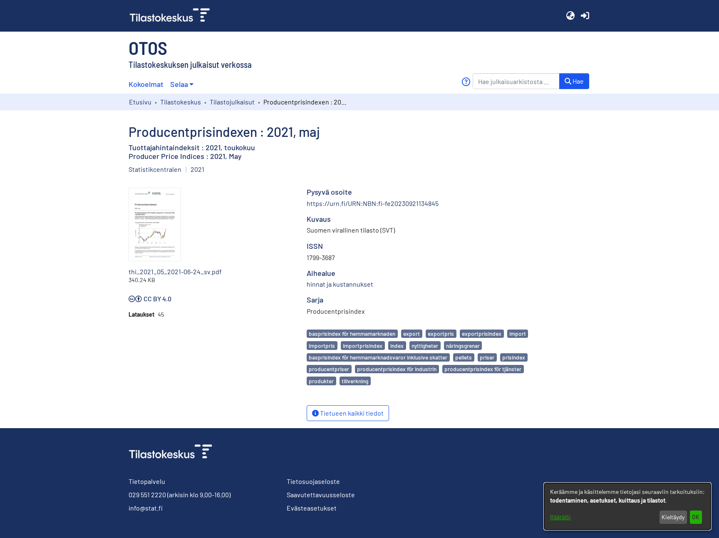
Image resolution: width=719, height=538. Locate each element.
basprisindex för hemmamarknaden (352, 333)
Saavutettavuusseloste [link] (321, 494)
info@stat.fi (146, 508)
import (517, 333)
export (411, 333)
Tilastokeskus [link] (180, 102)
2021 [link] (197, 169)
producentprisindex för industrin (396, 368)
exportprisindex (481, 333)
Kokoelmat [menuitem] (146, 84)
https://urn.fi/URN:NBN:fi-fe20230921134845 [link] (373, 203)
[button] (570, 16)
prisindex (513, 357)
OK (695, 517)
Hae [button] (577, 81)
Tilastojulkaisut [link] (232, 102)
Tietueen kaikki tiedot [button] (351, 413)
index (397, 345)
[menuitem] (181, 84)
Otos (148, 47)
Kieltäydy (673, 517)
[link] (173, 16)
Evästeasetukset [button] (312, 508)
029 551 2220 (147, 494)
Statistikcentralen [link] (155, 169)
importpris (322, 345)
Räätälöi (560, 517)
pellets (463, 357)
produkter (321, 380)
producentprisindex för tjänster (482, 368)
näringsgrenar (463, 345)
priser (487, 357)
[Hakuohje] (466, 82)
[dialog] (627, 506)
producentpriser (329, 368)
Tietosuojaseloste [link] (313, 481)
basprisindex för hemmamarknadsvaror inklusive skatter (378, 357)
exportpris (441, 333)
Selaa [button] (179, 84)
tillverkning (355, 380)
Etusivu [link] (140, 102)
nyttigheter (425, 345)
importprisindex (362, 345)
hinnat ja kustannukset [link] (340, 284)
